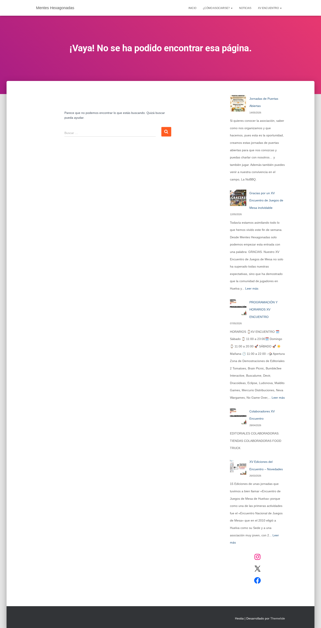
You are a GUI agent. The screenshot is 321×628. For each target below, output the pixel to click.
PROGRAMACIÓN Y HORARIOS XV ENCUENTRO (263, 309)
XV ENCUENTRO (269, 8)
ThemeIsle (277, 618)
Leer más (251, 288)
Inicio (192, 8)
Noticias (245, 8)
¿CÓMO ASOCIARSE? (216, 8)
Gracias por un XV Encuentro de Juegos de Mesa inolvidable (266, 200)
